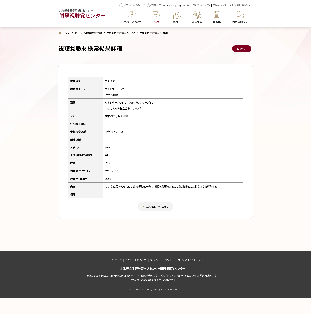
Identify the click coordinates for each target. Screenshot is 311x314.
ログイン (241, 49)
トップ (66, 33)
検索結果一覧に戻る (156, 206)
